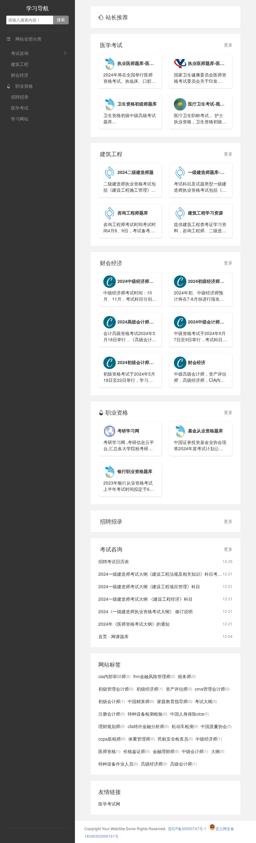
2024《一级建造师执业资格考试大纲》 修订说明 (145, 611)
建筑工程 (19, 64)
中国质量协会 (216, 726)
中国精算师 (141, 701)
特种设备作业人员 (118, 764)
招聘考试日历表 (113, 561)
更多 (228, 45)
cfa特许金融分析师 (148, 726)
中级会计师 (195, 751)
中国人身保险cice (189, 714)
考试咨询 (19, 53)
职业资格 (19, 86)
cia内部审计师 (114, 676)
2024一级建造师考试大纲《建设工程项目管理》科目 (149, 586)
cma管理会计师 (212, 689)
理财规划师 (111, 726)
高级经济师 (154, 764)
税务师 (187, 676)
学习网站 (19, 119)
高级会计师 (183, 764)
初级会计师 (111, 701)
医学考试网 (109, 804)
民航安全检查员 (175, 739)
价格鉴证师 (136, 751)
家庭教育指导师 (174, 701)
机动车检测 (185, 726)
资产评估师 (179, 689)
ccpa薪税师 (112, 739)
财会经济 (19, 75)
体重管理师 (141, 739)
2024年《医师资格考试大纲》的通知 (134, 624)
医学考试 (19, 108)
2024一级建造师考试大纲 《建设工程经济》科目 (145, 599)
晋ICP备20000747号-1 (187, 828)
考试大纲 (206, 701)
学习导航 (37, 8)
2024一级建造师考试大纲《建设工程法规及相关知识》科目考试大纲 (164, 574)
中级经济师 (208, 739)
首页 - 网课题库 (113, 636)
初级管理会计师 (116, 689)
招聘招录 (19, 97)
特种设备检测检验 (147, 714)
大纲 (217, 751)
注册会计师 (111, 714)
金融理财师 (166, 751)
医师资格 (109, 751)
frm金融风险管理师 (154, 676)
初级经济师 (149, 689)
